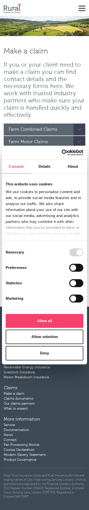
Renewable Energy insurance (27, 367)
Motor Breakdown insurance (26, 377)
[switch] (76, 268)
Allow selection (44, 337)
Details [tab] (45, 166)
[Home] (13, 8)
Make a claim (14, 393)
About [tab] (72, 166)
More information (22, 419)
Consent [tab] (16, 166)
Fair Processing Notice (22, 445)
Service (9, 425)
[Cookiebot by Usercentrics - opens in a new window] (62, 152)
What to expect (16, 408)
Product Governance (20, 460)
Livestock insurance (19, 372)
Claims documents (18, 398)
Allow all (44, 321)
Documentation (16, 430)
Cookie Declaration (19, 450)
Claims (11, 388)
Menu (82, 8)
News (8, 435)
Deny (44, 353)
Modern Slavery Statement (25, 455)
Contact (10, 440)
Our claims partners (19, 403)
